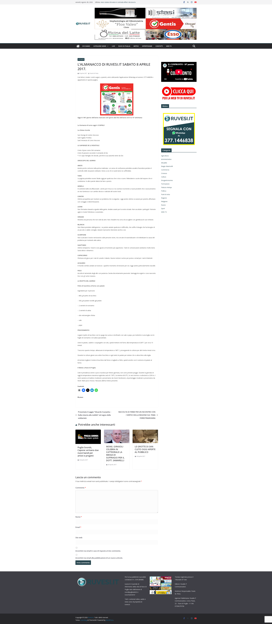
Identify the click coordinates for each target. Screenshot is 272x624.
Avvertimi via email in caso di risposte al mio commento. (98, 551)
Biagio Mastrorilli (167, 166)
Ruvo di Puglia (124, 46)
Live (113, 46)
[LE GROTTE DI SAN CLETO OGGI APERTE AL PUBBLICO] (145, 431)
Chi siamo (86, 46)
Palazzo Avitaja (166, 187)
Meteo (136, 46)
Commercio (165, 170)
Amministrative (166, 159)
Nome (78, 517)
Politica (163, 191)
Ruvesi (163, 205)
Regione (164, 198)
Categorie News (99, 46)
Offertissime (147, 46)
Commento (80, 488)
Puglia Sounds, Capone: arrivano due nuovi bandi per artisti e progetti (88, 451)
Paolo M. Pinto (94, 73)
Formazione (165, 184)
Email (78, 527)
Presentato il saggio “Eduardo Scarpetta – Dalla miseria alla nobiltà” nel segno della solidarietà (94, 415)
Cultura (163, 177)
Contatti (159, 46)
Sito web (78, 537)
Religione (164, 201)
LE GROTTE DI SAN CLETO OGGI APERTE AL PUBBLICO (145, 449)
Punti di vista (165, 194)
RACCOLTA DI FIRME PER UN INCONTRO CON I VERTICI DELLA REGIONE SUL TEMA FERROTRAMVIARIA (136, 415)
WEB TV (169, 46)
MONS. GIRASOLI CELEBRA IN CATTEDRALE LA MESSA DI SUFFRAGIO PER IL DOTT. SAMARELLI (115, 453)
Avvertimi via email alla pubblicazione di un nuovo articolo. (99, 558)
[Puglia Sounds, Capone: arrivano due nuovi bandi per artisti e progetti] (88, 431)
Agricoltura (165, 156)
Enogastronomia (167, 180)
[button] (107, 46)
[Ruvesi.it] (78, 46)
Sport (163, 208)
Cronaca (164, 173)
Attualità (81, 59)
